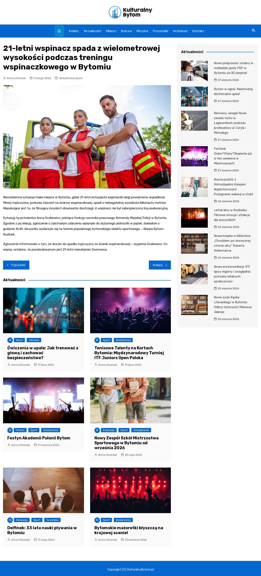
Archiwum (180, 31)
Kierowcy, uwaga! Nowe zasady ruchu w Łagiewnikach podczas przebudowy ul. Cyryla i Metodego (230, 123)
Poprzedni (18, 265)
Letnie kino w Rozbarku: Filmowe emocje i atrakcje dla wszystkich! (232, 215)
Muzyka (142, 31)
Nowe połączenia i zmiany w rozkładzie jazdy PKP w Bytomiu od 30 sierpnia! (233, 68)
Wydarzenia (123, 340)
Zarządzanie (141, 430)
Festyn (20, 430)
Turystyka (52, 519)
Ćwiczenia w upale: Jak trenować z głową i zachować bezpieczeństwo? (43, 352)
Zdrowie (34, 340)
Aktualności (92, 31)
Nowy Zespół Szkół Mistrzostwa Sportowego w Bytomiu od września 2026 (126, 443)
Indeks (74, 31)
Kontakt (198, 31)
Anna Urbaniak (16, 78)
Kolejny (158, 265)
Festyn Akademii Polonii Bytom (38, 438)
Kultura (126, 31)
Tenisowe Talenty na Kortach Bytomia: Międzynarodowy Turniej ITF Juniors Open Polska (129, 352)
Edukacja (109, 430)
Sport (78, 78)
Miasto (111, 31)
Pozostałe (160, 31)
